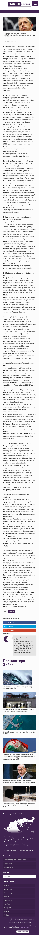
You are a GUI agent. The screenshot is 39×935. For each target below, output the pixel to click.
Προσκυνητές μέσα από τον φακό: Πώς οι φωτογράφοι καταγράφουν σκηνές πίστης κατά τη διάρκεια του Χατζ (19, 804)
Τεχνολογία (8, 889)
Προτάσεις (8, 893)
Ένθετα (6, 896)
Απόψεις (7, 915)
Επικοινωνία (8, 867)
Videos (6, 911)
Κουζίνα (7, 904)
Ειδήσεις (7, 885)
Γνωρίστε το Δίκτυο (26, 850)
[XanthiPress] (19, 4)
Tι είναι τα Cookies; (24, 927)
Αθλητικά (7, 908)
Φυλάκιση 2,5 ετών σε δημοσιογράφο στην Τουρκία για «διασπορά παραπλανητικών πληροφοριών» (19, 710)
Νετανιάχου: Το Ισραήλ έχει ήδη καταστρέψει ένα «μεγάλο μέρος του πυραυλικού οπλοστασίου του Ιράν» (19, 781)
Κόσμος (11, 611)
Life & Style (8, 900)
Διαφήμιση (8, 863)
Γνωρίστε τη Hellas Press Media (15, 860)
